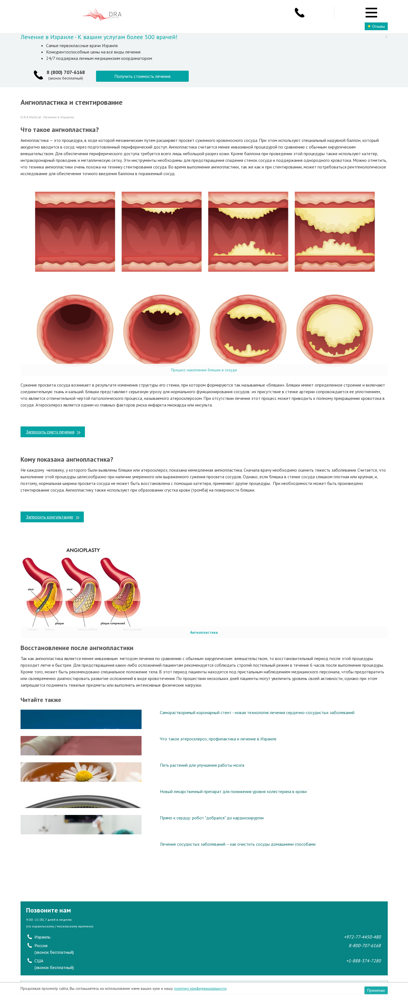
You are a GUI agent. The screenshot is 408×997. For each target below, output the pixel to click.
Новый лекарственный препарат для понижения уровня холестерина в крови (233, 791)
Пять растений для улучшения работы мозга (202, 765)
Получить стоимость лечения (142, 76)
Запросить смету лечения (50, 431)
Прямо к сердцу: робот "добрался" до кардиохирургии (212, 817)
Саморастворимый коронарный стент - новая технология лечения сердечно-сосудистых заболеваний (257, 712)
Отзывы (378, 26)
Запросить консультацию (49, 517)
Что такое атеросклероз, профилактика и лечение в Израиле (218, 739)
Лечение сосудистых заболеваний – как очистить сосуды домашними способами (238, 844)
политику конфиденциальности (200, 988)
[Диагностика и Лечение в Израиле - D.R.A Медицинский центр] (102, 14)
